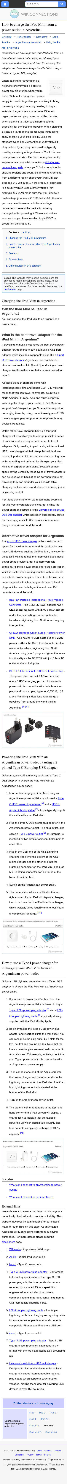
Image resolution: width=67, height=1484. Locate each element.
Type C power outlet (31, 834)
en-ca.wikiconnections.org (23, 1450)
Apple (12, 1257)
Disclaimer (19, 1455)
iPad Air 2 (34, 1425)
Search (47, 1455)
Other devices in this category (25, 265)
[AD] (27, 707)
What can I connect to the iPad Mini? (30, 1197)
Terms (39, 1455)
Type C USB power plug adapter (28, 1272)
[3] (45, 833)
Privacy (30, 1455)
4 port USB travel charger (22, 541)
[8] (23, 707)
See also (13, 253)
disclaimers (10, 289)
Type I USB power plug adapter (27, 1010)
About (39, 1450)
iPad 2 (42, 1412)
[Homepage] (5, 4)
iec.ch (12, 1264)
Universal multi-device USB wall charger (32, 1363)
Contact (48, 1450)
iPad (31, 1412)
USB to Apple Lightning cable (26, 1310)
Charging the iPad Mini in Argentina (27, 238)
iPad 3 (53, 1412)
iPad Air (44, 1419)
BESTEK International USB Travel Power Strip (36, 671)
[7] (48, 1009)
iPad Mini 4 (51, 1432)
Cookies (57, 1450)
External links (16, 259)
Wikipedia (15, 1249)
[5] (36, 809)
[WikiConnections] (33, 14)
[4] (43, 803)
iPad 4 (32, 1419)
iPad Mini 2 (35, 1432)
